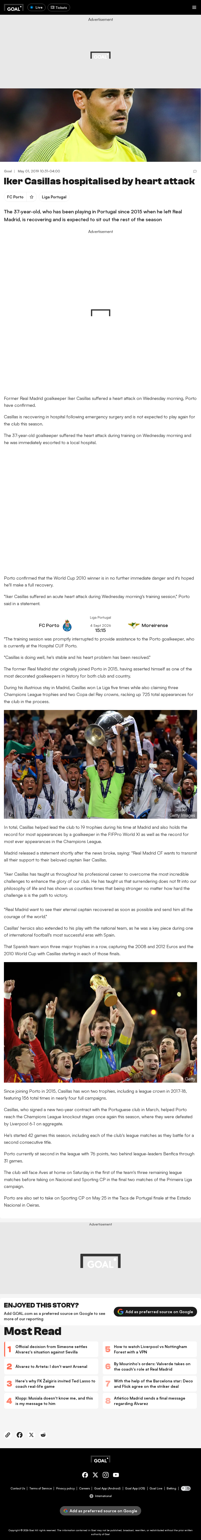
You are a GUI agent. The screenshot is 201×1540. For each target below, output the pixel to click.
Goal (31, 1530)
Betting (171, 1488)
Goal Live (156, 1488)
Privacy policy (65, 1488)
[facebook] (85, 1476)
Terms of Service (40, 1488)
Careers (84, 1488)
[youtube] (116, 1476)
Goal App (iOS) (135, 1488)
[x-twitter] (95, 1476)
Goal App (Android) (107, 1488)
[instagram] (106, 1476)
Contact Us (18, 1488)
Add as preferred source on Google (159, 1311)
